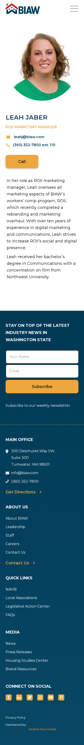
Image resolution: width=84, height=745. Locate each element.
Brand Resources (21, 669)
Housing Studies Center (27, 660)
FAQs (10, 615)
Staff (10, 535)
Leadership (15, 527)
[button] (77, 9)
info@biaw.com (24, 473)
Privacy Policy (16, 717)
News (10, 643)
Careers (12, 544)
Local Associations (21, 598)
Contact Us (15, 552)
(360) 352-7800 (25, 481)
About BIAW (17, 518)
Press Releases (19, 652)
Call (22, 161)
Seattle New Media (42, 729)
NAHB (11, 589)
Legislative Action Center (28, 606)
